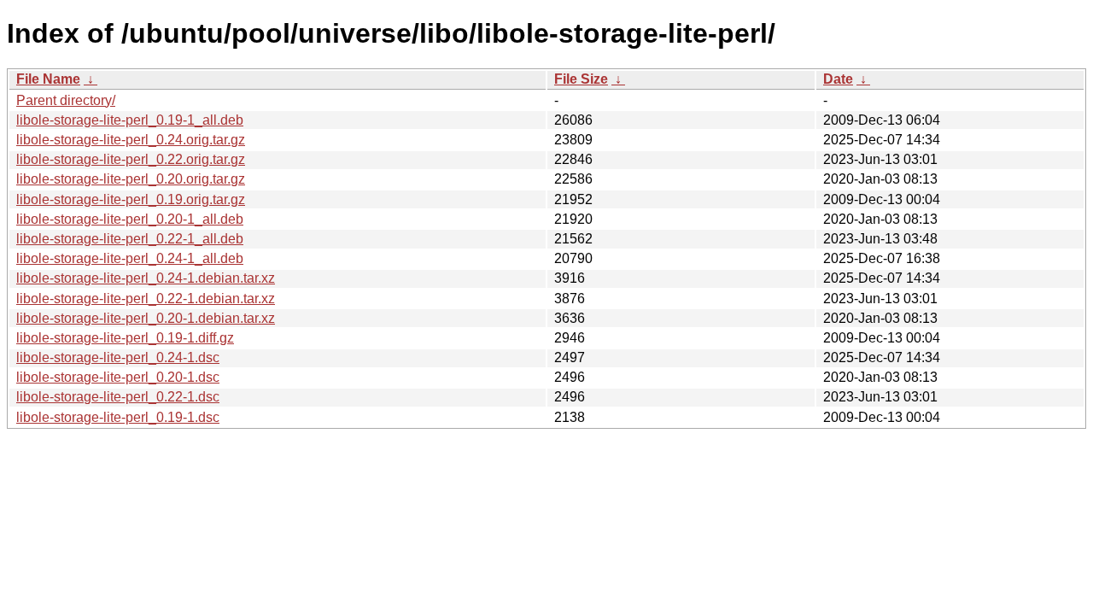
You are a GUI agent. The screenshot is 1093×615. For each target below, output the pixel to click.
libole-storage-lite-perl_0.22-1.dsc (117, 397)
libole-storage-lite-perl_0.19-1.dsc (117, 417)
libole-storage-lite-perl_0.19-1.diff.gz (125, 338)
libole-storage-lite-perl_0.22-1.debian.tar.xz (145, 298)
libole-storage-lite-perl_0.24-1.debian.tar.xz (145, 278)
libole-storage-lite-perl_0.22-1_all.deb (129, 238)
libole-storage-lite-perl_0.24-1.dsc (117, 357)
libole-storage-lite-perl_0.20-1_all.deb (129, 219)
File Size (581, 79)
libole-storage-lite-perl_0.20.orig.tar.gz (130, 179)
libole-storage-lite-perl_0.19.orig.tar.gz (130, 199)
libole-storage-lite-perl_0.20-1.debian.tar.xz (145, 318)
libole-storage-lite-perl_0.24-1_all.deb (129, 258)
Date (838, 79)
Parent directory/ (65, 100)
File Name (48, 79)
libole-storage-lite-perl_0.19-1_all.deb (129, 120)
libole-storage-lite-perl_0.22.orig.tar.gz (130, 159)
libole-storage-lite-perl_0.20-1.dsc (117, 377)
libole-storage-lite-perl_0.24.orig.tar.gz (130, 139)
